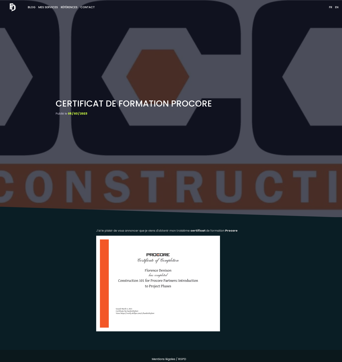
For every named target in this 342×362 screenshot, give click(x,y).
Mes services (48, 7)
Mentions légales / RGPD (169, 359)
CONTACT (87, 7)
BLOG (31, 7)
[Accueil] (13, 7)
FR (330, 7)
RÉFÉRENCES (69, 7)
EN (336, 7)
